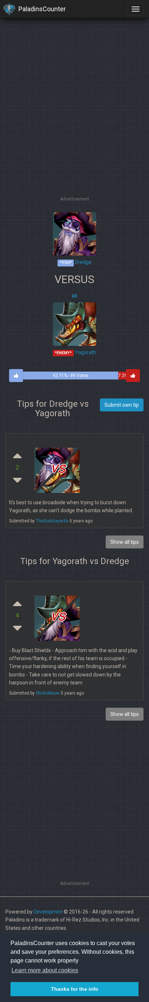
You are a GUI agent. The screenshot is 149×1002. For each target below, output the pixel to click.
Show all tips (124, 714)
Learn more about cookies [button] (45, 970)
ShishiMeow (48, 693)
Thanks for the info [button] (74, 989)
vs (57, 467)
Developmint (48, 912)
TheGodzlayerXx (52, 520)
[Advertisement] (74, 120)
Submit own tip (122, 405)
